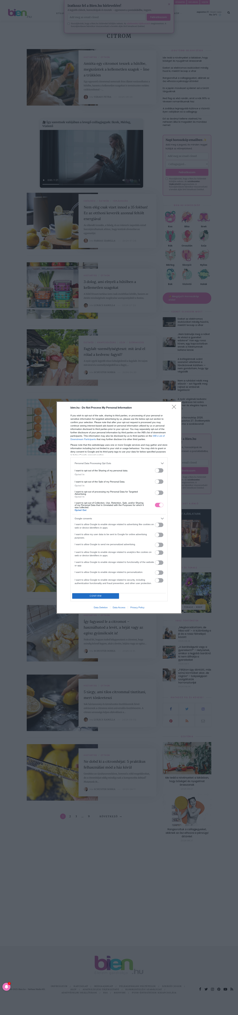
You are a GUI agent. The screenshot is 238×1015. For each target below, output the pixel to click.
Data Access (119, 607)
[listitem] (119, 463)
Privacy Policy (137, 607)
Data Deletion (101, 607)
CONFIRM (96, 596)
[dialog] (119, 508)
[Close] (175, 408)
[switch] (159, 470)
